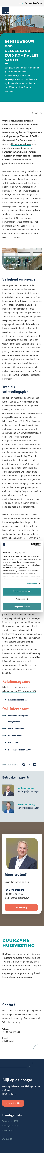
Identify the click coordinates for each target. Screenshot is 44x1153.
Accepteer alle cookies (22, 591)
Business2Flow (14, 735)
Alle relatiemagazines (18, 699)
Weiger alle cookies (22, 606)
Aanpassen (20, 599)
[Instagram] (7, 1139)
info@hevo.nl (8, 1041)
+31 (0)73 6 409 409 (11, 1032)
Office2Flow (13, 742)
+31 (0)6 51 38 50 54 (14, 894)
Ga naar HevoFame (33, 3)
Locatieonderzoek (16, 728)
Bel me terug (21, 907)
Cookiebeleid (8, 1130)
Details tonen (31, 584)
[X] (29, 764)
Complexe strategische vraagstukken (18, 718)
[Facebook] (23, 764)
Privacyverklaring (10, 1125)
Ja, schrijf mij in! (13, 1103)
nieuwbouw (10, 171)
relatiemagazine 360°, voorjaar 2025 (19, 691)
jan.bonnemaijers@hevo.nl (17, 898)
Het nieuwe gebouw (21, 144)
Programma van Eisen (16, 285)
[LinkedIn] (34, 764)
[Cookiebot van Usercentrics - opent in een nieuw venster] (31, 544)
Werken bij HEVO (10, 1121)
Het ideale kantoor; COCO (19, 749)
